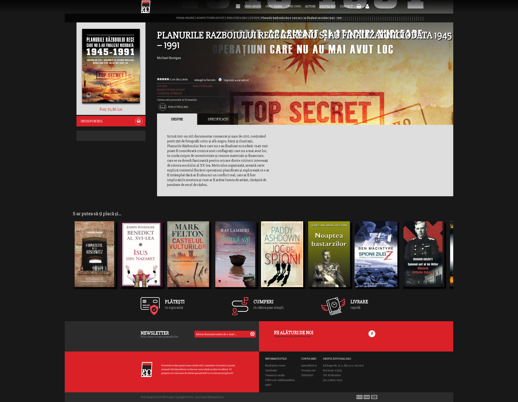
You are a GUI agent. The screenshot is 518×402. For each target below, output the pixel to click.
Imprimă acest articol (236, 80)
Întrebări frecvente (275, 365)
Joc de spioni (274, 259)
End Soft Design (165, 397)
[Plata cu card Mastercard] (374, 397)
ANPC (268, 385)
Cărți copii (293, 6)
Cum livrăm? (271, 370)
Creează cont (308, 370)
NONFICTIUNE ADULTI (211, 18)
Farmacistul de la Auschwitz (94, 259)
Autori (310, 6)
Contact (346, 6)
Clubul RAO (307, 375)
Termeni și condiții (275, 375)
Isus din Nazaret (136, 259)
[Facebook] (371, 333)
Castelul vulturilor (185, 252)
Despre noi (328, 6)
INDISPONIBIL (92, 121)
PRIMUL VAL (227, 259)
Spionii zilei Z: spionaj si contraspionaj (376, 259)
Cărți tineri (273, 6)
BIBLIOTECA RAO (237, 18)
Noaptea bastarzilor (327, 259)
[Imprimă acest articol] (220, 80)
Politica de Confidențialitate (280, 380)
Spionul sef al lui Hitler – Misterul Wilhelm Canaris (422, 259)
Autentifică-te (309, 365)
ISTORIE (254, 18)
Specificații (218, 119)
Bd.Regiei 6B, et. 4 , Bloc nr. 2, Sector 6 (343, 365)
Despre (177, 119)
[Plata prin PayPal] (359, 397)
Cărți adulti (252, 6)
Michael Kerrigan (169, 58)
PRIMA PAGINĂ (185, 18)
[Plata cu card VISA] (367, 397)
